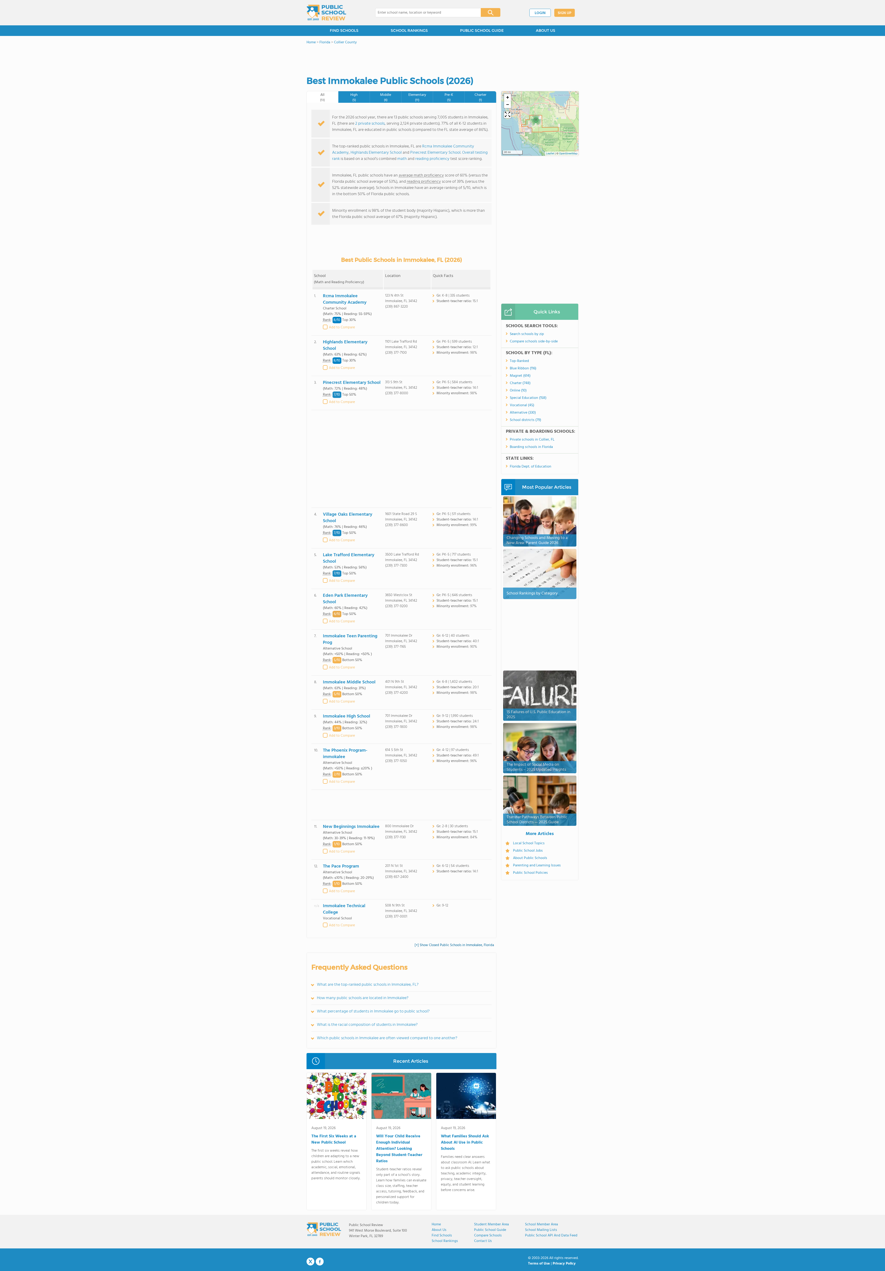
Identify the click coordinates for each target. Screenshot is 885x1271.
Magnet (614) (520, 376)
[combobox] (425, 12)
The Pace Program (341, 866)
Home (436, 1224)
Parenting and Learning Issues (537, 865)
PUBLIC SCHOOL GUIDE (482, 30)
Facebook (319, 1261)
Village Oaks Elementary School (347, 517)
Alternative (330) (523, 412)
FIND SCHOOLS (344, 30)
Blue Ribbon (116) (523, 368)
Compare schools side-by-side (534, 341)
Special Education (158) (528, 398)
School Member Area (541, 1224)
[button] (535, 120)
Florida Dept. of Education (530, 466)
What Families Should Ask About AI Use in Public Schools (465, 1142)
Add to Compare (342, 327)
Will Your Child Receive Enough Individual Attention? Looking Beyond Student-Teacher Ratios (399, 1148)
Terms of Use (539, 1264)
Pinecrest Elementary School (435, 152)
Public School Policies (530, 873)
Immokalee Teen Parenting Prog (350, 639)
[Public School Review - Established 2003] (326, 12)
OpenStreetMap (568, 153)
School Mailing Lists (541, 1230)
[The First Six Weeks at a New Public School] (336, 1097)
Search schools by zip (527, 334)
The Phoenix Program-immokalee (345, 753)
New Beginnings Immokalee (351, 827)
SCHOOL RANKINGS (409, 30)
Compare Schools (488, 1235)
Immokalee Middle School (349, 682)
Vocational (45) (522, 405)
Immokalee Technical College (344, 909)
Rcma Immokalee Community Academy (344, 299)
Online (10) (518, 390)
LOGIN (540, 13)
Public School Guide (490, 1230)
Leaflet (550, 153)
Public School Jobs (528, 851)
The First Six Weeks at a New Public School (333, 1139)
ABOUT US (545, 30)
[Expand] (507, 114)
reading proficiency (432, 159)
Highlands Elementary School (376, 152)
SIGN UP (564, 13)
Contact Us (483, 1241)
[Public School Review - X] (310, 1262)
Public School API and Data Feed (551, 1235)
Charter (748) (520, 383)
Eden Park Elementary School (345, 598)
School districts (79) (525, 420)
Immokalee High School (346, 716)
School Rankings (445, 1241)
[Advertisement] (401, 459)
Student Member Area (491, 1224)
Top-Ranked (519, 361)
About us (439, 1230)
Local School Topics (529, 843)
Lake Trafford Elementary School (348, 558)
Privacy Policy (564, 1264)
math (402, 159)
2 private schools (370, 123)
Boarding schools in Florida (531, 447)
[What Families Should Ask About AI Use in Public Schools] (466, 1097)
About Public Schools (530, 858)
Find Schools (442, 1235)
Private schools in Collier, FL (532, 439)
